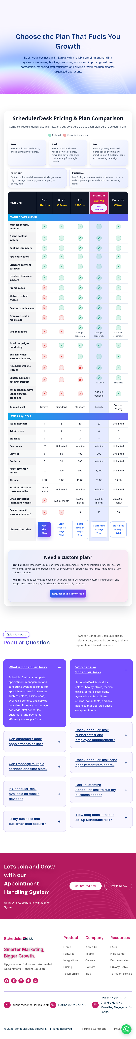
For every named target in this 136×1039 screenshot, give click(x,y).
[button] (126, 1029)
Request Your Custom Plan (68, 593)
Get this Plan (44, 529)
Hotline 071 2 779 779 (72, 1005)
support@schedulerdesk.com (31, 1005)
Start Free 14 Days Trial (61, 529)
